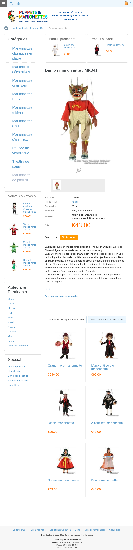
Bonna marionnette (104, 480)
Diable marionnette (115, 45)
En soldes (13, 385)
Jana (10, 317)
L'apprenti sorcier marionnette (103, 367)
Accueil (6, 28)
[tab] (66, 319)
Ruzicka (12, 331)
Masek (11, 298)
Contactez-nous (38, 530)
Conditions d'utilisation (60, 530)
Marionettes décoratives (21, 69)
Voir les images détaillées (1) (78, 170)
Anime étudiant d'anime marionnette (29, 207)
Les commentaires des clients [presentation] (107, 319)
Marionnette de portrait (21, 177)
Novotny (12, 327)
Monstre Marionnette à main (29, 245)
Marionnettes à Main (22, 110)
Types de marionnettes (94, 530)
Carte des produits (18, 375)
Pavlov (11, 303)
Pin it (47, 289)
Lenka (11, 341)
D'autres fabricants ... (19, 345)
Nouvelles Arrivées (18, 380)
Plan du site (14, 371)
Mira (10, 336)
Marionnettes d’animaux (22, 137)
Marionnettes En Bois (22, 96)
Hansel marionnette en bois (29, 263)
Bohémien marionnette (63, 480)
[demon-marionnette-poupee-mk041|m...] (57, 185)
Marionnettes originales (22, 83)
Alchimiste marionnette (107, 423)
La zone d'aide (20, 530)
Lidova (11, 308)
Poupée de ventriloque (20, 150)
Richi (10, 313)
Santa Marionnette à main (29, 227)
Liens (77, 530)
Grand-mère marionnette (65, 365)
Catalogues (114, 530)
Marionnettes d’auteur (22, 123)
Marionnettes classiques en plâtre (28, 28)
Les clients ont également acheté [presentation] (66, 319)
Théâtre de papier (20, 164)
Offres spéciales (16, 366)
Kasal (75, 201)
